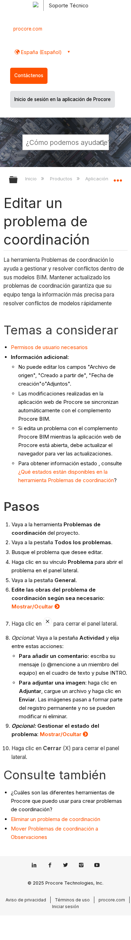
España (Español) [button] (41, 52)
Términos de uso (72, 899)
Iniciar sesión (65, 906)
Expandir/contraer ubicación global (118, 177)
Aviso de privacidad (26, 899)
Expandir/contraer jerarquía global (17, 180)
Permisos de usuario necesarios (49, 347)
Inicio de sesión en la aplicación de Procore (62, 99)
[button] (102, 142)
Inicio (31, 178)
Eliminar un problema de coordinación (55, 819)
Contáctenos (28, 75)
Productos (61, 178)
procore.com (27, 29)
